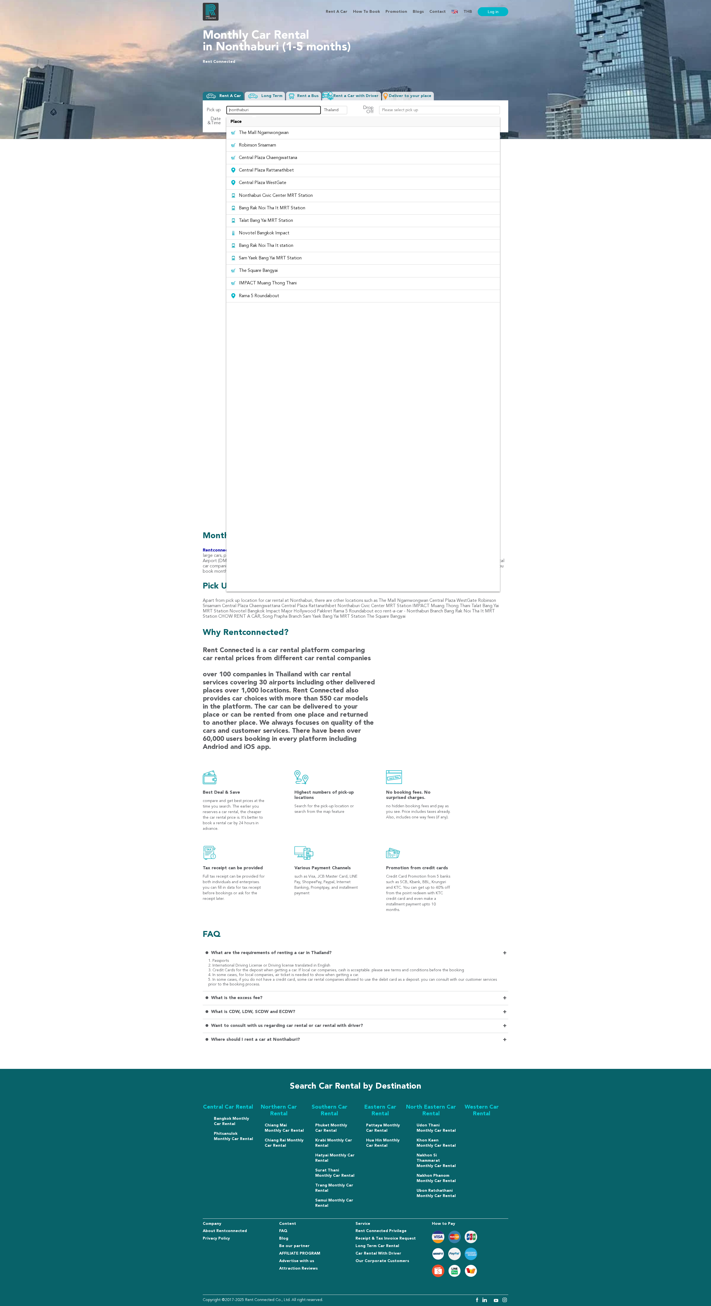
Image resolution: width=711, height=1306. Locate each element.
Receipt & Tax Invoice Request (386, 1238)
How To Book (366, 12)
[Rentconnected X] (491, 1301)
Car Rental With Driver (378, 1253)
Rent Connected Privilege (381, 1231)
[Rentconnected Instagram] (504, 1301)
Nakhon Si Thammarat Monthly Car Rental (436, 1160)
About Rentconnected (225, 1231)
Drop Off (368, 110)
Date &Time (214, 121)
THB (468, 12)
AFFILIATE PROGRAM (299, 1253)
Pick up (214, 110)
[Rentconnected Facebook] (476, 1301)
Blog (283, 1238)
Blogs (418, 12)
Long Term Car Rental (377, 1246)
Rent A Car (336, 12)
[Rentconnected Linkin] (485, 1301)
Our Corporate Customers (382, 1261)
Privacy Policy (216, 1238)
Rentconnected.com (224, 550)
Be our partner (294, 1246)
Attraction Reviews (298, 1268)
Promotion (396, 12)
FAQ (283, 1231)
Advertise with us (296, 1261)
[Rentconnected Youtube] (496, 1301)
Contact (437, 12)
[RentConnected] (211, 19)
